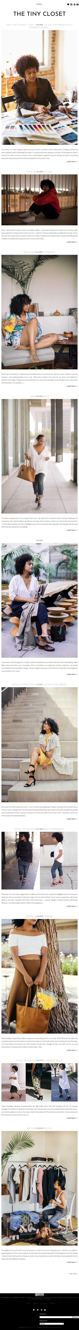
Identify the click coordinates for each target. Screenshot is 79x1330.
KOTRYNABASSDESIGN (54, 1327)
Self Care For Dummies (39, 252)
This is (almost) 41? (39, 171)
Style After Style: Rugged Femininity (39, 829)
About (35, 1303)
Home (28, 1303)
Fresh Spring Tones (39, 916)
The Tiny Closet (32, 1327)
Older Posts (73, 1273)
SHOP (52, 1303)
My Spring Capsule (39, 1128)
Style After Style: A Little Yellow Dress (39, 684)
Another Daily (39, 396)
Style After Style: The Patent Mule (39, 1060)
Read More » (72, 161)
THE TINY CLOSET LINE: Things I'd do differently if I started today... (39, 26)
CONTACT (44, 1303)
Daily (39, 540)
